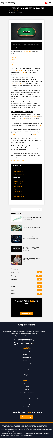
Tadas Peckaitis (15, 11)
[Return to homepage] (8, 3)
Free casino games (19, 194)
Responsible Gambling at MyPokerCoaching (26, 398)
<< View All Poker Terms (17, 161)
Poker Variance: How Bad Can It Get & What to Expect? (32, 218)
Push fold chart (18, 181)
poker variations (27, 52)
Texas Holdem (33, 116)
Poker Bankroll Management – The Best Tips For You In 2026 (31, 228)
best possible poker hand (18, 83)
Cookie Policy (26, 404)
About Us (26, 389)
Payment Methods (26, 372)
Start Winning (26, 417)
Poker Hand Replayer (26, 363)
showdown (38, 157)
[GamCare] (18, 343)
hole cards (23, 72)
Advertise (26, 386)
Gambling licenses (26, 375)
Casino (13, 293)
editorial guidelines (37, 428)
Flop (13, 60)
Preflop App (26, 351)
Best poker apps (18, 171)
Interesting (14, 279)
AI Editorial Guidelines (26, 395)
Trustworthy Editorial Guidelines (26, 392)
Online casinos (18, 191)
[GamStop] (29, 343)
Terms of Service (26, 401)
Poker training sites (26, 369)
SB (14, 135)
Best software (18, 186)
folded (39, 125)
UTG (23, 118)
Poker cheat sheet (19, 184)
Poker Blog (14, 290)
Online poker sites (19, 169)
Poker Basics (15, 272)
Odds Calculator (26, 360)
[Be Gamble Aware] (24, 339)
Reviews (13, 283)
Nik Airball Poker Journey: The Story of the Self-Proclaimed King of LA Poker (32, 260)
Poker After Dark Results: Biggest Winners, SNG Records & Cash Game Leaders (31, 248)
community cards (18, 70)
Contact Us (26, 383)
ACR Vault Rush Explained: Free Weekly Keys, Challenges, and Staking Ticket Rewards (30, 238)
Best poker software (26, 366)
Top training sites (19, 189)
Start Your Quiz (26, 314)
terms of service (43, 426)
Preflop (14, 57)
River (13, 65)
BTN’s (34, 135)
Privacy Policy (26, 407)
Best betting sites (19, 196)
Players (13, 286)
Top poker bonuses (19, 174)
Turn (13, 62)
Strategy (13, 276)
